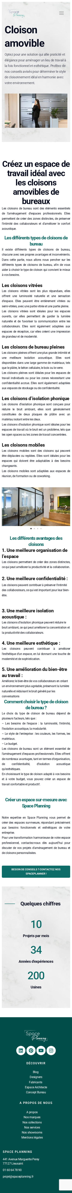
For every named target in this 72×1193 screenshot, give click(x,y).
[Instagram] (51, 1050)
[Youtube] (41, 1050)
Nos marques (32, 1117)
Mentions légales (32, 1137)
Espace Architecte (36, 1087)
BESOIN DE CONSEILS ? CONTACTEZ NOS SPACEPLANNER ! (36, 871)
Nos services (32, 1127)
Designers (36, 1077)
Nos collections (32, 1122)
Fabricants (35, 1082)
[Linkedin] (20, 1050)
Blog (36, 1072)
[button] (6, 506)
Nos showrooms (32, 1132)
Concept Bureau (36, 1092)
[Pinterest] (31, 1050)
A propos (32, 1112)
